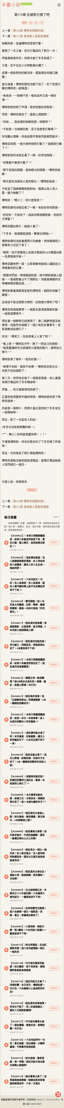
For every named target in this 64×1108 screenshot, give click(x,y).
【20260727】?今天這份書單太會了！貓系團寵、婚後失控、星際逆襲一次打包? (27, 1025)
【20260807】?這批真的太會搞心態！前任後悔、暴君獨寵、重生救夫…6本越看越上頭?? (27, 816)
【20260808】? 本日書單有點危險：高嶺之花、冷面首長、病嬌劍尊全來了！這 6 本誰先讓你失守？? (28, 798)
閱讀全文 (54, 542)
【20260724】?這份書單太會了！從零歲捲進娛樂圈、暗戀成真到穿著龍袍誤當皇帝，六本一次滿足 (28, 1080)
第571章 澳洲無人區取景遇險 (31, 36)
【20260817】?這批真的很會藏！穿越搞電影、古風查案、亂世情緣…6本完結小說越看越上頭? (28, 626)
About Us (41, 1099)
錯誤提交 (32, 490)
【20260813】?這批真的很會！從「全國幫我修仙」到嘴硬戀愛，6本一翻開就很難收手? (28, 700)
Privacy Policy (53, 1099)
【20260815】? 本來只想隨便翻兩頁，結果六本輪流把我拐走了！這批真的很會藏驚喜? (27, 663)
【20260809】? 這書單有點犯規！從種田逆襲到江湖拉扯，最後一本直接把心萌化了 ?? (27, 780)
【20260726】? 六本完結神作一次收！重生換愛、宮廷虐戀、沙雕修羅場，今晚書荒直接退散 (27, 1043)
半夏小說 (17, 5)
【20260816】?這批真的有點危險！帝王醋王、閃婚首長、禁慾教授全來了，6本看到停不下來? (28, 645)
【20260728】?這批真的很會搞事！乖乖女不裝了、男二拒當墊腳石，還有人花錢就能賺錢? (28, 1006)
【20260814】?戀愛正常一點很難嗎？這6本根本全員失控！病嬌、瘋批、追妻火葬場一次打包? (28, 681)
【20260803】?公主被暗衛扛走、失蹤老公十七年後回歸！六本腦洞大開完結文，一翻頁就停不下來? (28, 893)
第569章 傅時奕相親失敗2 (29, 30)
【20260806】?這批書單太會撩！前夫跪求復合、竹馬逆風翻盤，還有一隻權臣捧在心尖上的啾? (28, 835)
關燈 (24, 23)
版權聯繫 (31, 1099)
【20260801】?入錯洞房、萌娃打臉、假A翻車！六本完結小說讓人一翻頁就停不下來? (28, 930)
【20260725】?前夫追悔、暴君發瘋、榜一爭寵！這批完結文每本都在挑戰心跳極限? (27, 1061)
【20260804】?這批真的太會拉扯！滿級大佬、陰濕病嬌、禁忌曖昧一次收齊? (28, 875)
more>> (56, 517)
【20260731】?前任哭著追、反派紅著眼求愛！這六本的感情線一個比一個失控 (28, 948)
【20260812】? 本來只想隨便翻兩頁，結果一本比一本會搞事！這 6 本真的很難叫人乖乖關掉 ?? (27, 718)
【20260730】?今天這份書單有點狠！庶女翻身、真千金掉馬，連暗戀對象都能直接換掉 (27, 966)
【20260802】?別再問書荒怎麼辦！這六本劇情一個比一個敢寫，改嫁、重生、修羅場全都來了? (28, 912)
